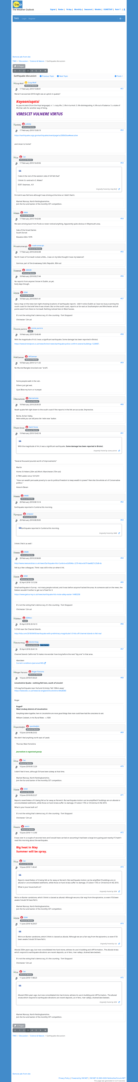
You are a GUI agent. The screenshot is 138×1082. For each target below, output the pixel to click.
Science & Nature (37, 61)
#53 (122, 163)
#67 (122, 649)
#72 (122, 832)
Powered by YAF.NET (79, 1078)
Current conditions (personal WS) (30, 663)
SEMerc (29, 618)
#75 (122, 977)
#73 (122, 867)
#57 (122, 298)
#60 (122, 404)
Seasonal (88, 9)
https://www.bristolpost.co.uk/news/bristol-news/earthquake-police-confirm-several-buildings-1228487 (56, 344)
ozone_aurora (37, 328)
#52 (122, 130)
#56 (122, 276)
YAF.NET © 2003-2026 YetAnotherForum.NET (107, 1078)
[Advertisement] (69, 39)
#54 (122, 218)
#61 (122, 433)
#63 (122, 520)
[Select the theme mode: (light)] (121, 18)
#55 (122, 251)
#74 (122, 923)
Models (98, 9)
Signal (53, 9)
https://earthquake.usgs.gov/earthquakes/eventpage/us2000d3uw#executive (46, 135)
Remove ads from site (21, 57)
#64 (122, 558)
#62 (122, 502)
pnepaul (30, 514)
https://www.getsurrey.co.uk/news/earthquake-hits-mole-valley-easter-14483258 (47, 594)
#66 (122, 624)
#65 (122, 582)
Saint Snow (33, 427)
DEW (26, 292)
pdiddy (28, 124)
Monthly (78, 9)
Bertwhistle (33, 398)
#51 (122, 88)
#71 (122, 795)
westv (27, 826)
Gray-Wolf (32, 82)
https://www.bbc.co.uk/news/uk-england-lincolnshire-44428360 (40, 691)
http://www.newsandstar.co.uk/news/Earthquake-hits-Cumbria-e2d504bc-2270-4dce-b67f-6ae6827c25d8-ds (58, 563)
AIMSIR (28, 270)
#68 (122, 677)
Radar (60, 9)
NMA (26, 212)
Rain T (118, 9)
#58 (122, 334)
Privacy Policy (64, 1078)
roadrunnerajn (38, 245)
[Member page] (124, 9)
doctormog (33, 642)
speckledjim (34, 726)
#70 (122, 766)
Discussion (23, 61)
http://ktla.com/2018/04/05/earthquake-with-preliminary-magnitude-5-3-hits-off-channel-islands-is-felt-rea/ (58, 633)
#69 (122, 732)
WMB (26, 496)
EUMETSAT (108, 9)
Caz (24, 157)
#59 (122, 362)
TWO (16, 18)
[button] (24, 18)
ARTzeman (32, 356)
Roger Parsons (38, 671)
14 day (69, 9)
